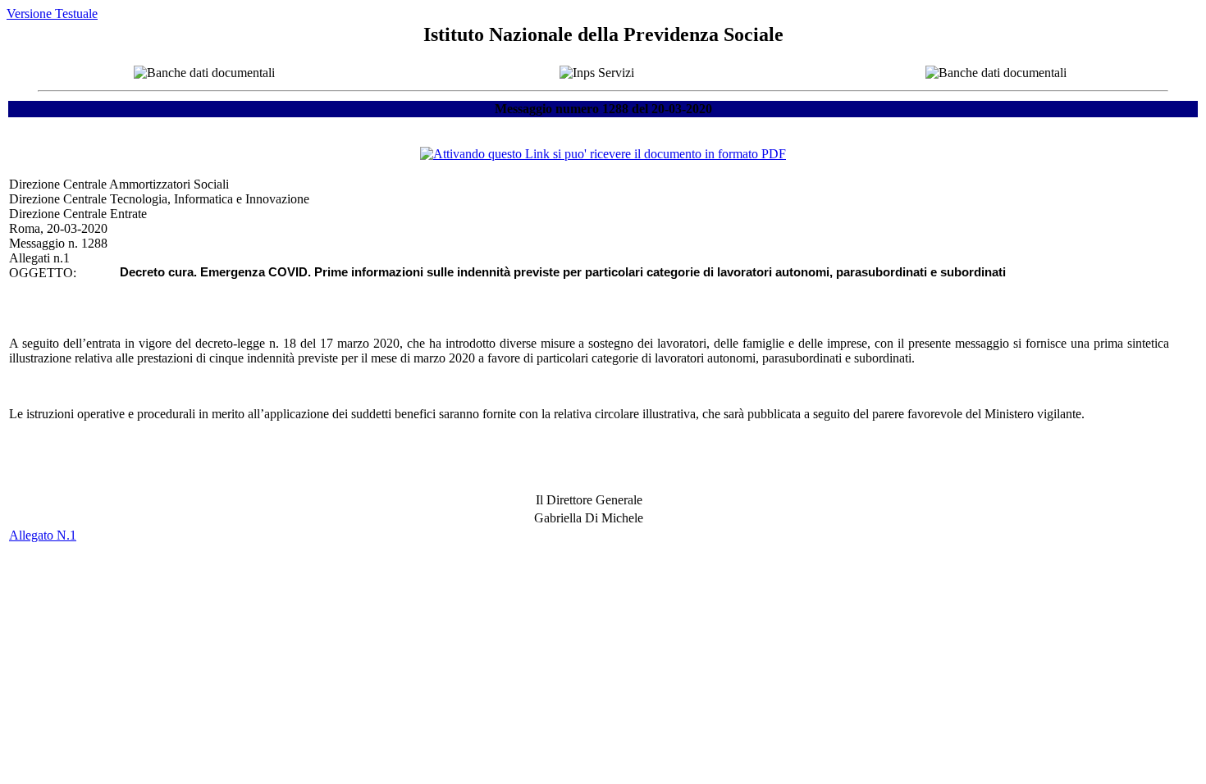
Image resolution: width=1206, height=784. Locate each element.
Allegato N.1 (42, 535)
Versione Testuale (52, 14)
